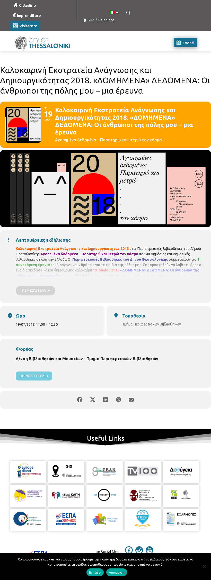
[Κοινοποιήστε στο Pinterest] (118, 399)
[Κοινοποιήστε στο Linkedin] (105, 399)
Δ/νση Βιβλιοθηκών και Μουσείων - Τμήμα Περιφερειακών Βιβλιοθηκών (87, 358)
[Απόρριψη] (204, 566)
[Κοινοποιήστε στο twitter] (92, 399)
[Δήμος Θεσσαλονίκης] (45, 42)
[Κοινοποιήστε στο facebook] (79, 399)
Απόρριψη (117, 572)
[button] (128, 13)
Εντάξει (95, 572)
